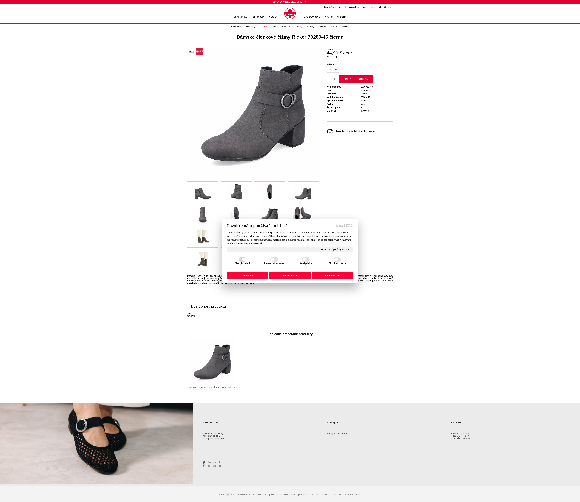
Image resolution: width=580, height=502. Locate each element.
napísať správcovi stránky (301, 495)
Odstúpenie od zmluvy (213, 438)
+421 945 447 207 (460, 436)
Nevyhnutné (242, 263)
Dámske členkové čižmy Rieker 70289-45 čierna (212, 387)
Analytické (306, 263)
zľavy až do (290, 2)
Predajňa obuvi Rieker (337, 433)
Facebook (214, 462)
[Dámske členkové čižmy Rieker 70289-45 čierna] (253, 113)
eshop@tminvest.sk (460, 438)
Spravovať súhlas (353, 495)
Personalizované (274, 263)
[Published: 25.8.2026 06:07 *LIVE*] (232, 495)
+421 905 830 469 (460, 433)
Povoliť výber (290, 275)
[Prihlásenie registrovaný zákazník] (389, 5)
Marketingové (337, 263)
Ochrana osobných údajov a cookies (335, 249)
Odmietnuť (247, 275)
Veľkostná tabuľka (211, 436)
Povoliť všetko (332, 275)
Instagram (214, 465)
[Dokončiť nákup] (384, 7)
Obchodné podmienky (212, 433)
